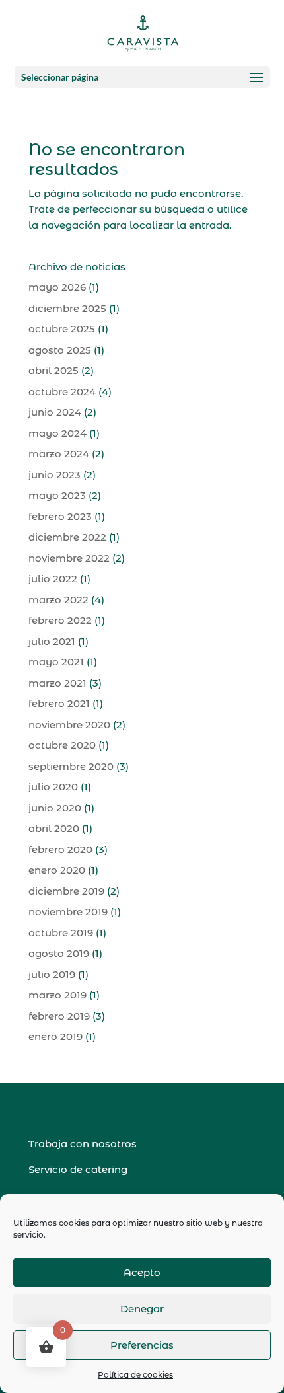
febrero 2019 (59, 1016)
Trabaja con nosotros (82, 1143)
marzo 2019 (57, 995)
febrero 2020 (60, 849)
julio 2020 (53, 786)
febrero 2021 (59, 703)
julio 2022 (52, 578)
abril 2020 (53, 828)
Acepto (142, 1272)
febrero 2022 (60, 620)
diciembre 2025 (67, 308)
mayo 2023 (57, 495)
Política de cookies (135, 1375)
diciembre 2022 (67, 537)
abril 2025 (53, 370)
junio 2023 (54, 475)
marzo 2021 (57, 683)
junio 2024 (54, 412)
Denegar (142, 1308)
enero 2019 (55, 1036)
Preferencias (142, 1345)
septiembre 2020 (71, 766)
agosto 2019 (58, 953)
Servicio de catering (77, 1169)
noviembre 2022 (69, 558)
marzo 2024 (58, 453)
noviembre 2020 (69, 724)
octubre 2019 (60, 932)
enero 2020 (56, 870)
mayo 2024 (57, 433)
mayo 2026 (57, 287)
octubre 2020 (62, 745)
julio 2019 (51, 974)
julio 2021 (51, 641)
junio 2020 (54, 808)
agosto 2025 (59, 350)
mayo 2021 (56, 662)
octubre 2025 (61, 328)
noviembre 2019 (68, 911)
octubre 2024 (62, 391)
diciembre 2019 (66, 891)
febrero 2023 (60, 516)
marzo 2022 (58, 599)
